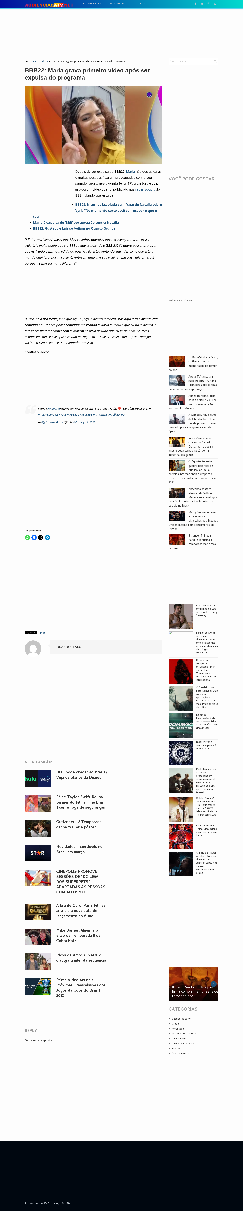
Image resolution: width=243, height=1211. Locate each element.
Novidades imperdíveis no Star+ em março (79, 849)
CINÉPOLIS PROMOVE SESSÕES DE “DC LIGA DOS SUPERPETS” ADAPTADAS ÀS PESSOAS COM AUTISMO (80, 882)
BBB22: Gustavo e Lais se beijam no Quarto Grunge (74, 228)
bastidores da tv (118, 4)
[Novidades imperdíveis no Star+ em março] (38, 853)
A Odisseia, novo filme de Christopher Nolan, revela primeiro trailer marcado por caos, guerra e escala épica (193, 423)
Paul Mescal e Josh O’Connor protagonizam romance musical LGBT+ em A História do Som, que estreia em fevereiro (206, 781)
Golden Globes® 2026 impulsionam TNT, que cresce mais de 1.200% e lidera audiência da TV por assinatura (206, 807)
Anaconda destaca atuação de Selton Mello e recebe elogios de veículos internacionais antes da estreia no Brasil (193, 497)
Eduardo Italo (68, 647)
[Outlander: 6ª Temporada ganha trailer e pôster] (38, 828)
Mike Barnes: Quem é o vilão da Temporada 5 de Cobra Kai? (78, 936)
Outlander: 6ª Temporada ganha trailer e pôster (78, 825)
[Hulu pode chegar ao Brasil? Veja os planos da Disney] (38, 778)
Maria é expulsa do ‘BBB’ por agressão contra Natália (76, 222)
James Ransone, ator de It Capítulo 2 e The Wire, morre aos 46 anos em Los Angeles (193, 402)
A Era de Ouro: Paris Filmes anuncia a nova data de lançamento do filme (80, 911)
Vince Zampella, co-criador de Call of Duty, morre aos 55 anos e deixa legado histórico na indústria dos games (191, 446)
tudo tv (140, 4)
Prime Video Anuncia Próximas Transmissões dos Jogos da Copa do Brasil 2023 (81, 988)
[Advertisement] (121, 33)
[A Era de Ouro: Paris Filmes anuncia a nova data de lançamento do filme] (38, 912)
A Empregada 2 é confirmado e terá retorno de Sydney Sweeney (206, 610)
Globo (175, 1024)
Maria (130, 171)
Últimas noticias (181, 1054)
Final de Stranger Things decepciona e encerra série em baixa (206, 830)
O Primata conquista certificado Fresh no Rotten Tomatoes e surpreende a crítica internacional (207, 670)
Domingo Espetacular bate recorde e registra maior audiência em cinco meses (207, 721)
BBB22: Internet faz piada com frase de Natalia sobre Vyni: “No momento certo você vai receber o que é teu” (97, 210)
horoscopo (178, 1029)
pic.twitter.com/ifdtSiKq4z (109, 414)
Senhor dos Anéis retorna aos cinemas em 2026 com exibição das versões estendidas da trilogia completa (207, 643)
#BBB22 (74, 414)
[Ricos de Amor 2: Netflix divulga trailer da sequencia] (38, 961)
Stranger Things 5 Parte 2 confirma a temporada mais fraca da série (192, 542)
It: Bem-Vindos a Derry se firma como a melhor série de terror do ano (193, 364)
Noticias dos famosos (184, 1034)
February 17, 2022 (84, 422)
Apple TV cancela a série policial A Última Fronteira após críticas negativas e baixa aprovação (193, 383)
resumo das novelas (183, 1044)
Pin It (41, 633)
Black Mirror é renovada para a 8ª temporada (206, 746)
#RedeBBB (86, 414)
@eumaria (53, 408)
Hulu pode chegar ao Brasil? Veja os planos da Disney (81, 775)
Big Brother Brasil (52, 422)
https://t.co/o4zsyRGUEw (53, 414)
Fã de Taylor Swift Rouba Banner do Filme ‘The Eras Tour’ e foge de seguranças (80, 802)
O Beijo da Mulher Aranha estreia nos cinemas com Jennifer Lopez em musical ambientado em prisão (206, 863)
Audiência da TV (36, 1203)
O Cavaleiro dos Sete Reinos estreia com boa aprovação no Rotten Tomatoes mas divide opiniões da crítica (207, 697)
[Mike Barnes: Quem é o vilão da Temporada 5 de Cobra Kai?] (38, 937)
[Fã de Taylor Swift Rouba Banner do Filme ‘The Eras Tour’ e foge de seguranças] (38, 803)
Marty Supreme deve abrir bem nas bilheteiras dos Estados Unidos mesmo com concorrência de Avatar (193, 521)
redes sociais (145, 189)
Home (32, 61)
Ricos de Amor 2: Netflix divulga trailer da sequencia (81, 958)
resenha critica (92, 4)
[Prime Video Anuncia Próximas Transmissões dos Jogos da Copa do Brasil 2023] (38, 986)
